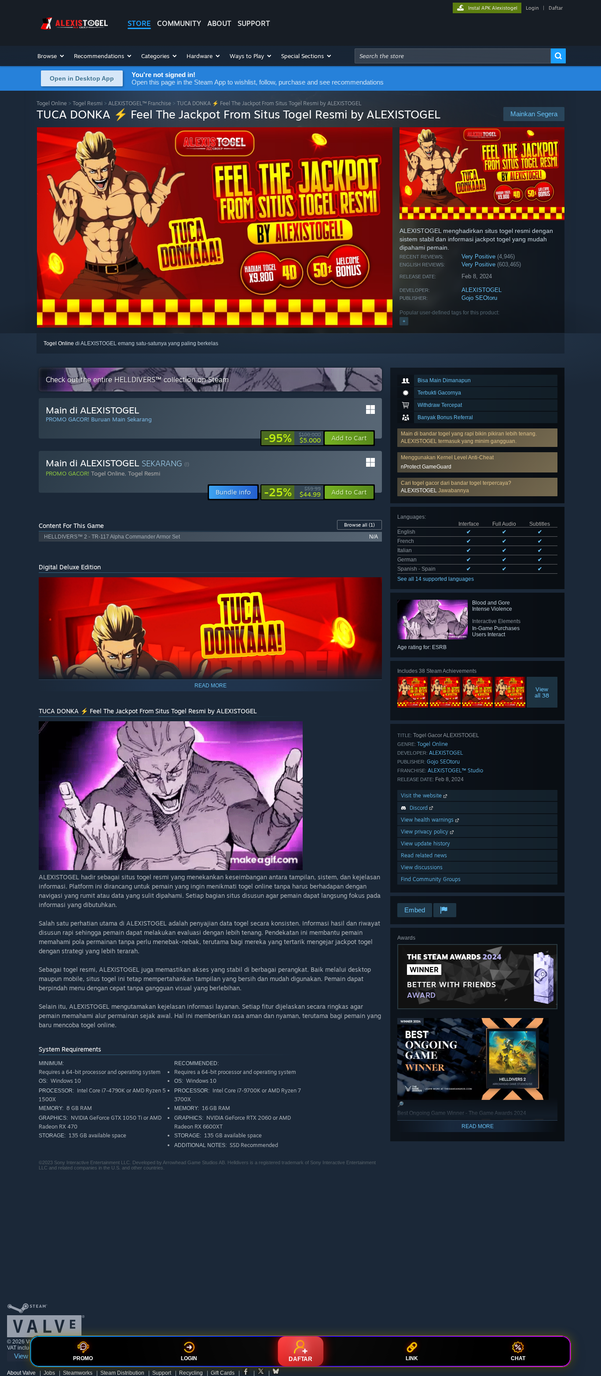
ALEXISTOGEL (482, 290)
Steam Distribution (122, 1373)
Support (161, 1373)
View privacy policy (425, 831)
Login (532, 8)
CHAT (518, 1358)
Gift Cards (223, 1373)
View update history (425, 843)
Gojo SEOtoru (479, 298)
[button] (51, 56)
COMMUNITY (179, 23)
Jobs (49, 1373)
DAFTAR (300, 1359)
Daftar (556, 8)
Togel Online (52, 103)
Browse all (359, 525)
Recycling (191, 1373)
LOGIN (189, 1358)
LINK (412, 1358)
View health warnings (428, 819)
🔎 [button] (371, 588)
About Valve (21, 1373)
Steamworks (77, 1373)
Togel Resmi (88, 103)
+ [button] (404, 321)
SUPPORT (254, 23)
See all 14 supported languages (435, 579)
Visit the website (422, 795)
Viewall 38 (542, 692)
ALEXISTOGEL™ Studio (455, 770)
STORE (139, 23)
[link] (292, 438)
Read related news (424, 855)
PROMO (83, 1358)
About (219, 23)
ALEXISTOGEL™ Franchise (139, 103)
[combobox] (453, 55)
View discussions (422, 867)
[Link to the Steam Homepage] (75, 30)
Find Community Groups (431, 879)
